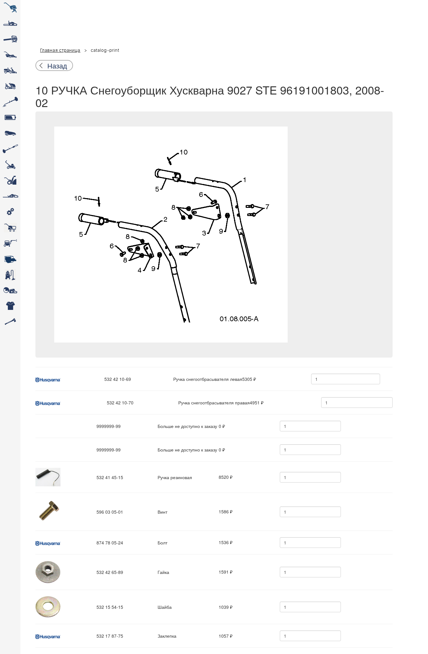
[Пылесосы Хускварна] (10, 275)
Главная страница (60, 50)
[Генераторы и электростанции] (10, 227)
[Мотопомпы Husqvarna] (10, 259)
